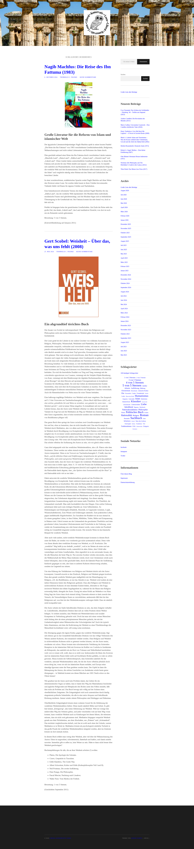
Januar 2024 (124, 321)
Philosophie (143, 410)
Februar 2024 (125, 317)
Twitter (123, 456)
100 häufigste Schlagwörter (129, 373)
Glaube (146, 393)
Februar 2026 (125, 216)
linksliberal (128, 407)
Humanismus (141, 396)
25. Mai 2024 (49, 251)
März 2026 (124, 211)
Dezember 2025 (126, 224)
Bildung (142, 388)
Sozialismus (139, 423)
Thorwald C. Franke (68, 77)
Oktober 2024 (125, 283)
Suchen (123, 74)
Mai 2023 (124, 355)
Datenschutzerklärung (128, 482)
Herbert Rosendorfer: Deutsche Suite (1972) (135, 146)
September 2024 (126, 287)
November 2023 (126, 329)
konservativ (144, 401)
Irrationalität (131, 399)
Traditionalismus (126, 426)
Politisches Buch (134, 412)
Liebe (144, 404)
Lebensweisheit (135, 404)
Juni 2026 (124, 199)
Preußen (146, 412)
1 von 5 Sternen (129, 377)
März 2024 (124, 313)
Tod (144, 423)
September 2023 (126, 338)
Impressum (124, 478)
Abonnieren (143, 61)
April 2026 (124, 207)
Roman (144, 415)
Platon (123, 412)
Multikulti (142, 407)
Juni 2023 (124, 351)
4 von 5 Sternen (135, 382)
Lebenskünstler (126, 404)
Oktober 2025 (125, 233)
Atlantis (127, 388)
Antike (144, 386)
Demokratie (134, 391)
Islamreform (126, 402)
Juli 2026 (124, 195)
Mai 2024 (124, 304)
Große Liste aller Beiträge (129, 92)
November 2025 (126, 228)
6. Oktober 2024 (50, 77)
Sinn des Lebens (141, 421)
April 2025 (124, 258)
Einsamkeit (128, 393)
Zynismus (135, 429)
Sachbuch (136, 418)
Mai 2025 (124, 254)
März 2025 (124, 262)
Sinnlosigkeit (128, 423)
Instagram (124, 451)
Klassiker (136, 401)
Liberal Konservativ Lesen (60, 838)
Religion (136, 415)
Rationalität (126, 415)
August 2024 (125, 292)
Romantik (127, 418)
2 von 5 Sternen (141, 377)
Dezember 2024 (126, 275)
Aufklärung (135, 388)
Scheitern (127, 421)
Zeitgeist (146, 426)
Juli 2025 (124, 245)
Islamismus (144, 399)
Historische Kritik (130, 396)
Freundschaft (140, 393)
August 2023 (125, 342)
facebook (124, 447)
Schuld (133, 421)
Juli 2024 (124, 296)
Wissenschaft (139, 426)
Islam (137, 399)
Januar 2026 (124, 220)
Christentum (125, 391)
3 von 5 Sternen (135, 380)
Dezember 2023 (126, 325)
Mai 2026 (124, 203)
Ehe (122, 393)
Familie (134, 393)
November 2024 (126, 279)
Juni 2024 (124, 300)
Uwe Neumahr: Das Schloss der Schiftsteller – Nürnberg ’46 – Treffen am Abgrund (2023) (135, 112)
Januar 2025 (124, 270)
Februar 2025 (125, 266)
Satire (144, 418)
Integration (125, 399)
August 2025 (125, 241)
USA (133, 426)
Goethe (123, 396)
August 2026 (125, 190)
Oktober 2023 (125, 334)
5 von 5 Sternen (132, 385)
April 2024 (124, 308)
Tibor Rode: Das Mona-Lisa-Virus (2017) (134, 169)
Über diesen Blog (126, 474)
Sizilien (133, 423)
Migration (136, 407)
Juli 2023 (124, 346)
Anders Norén (136, 838)
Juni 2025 (124, 249)
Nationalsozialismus (130, 410)
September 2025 (126, 237)
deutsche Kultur (143, 391)
